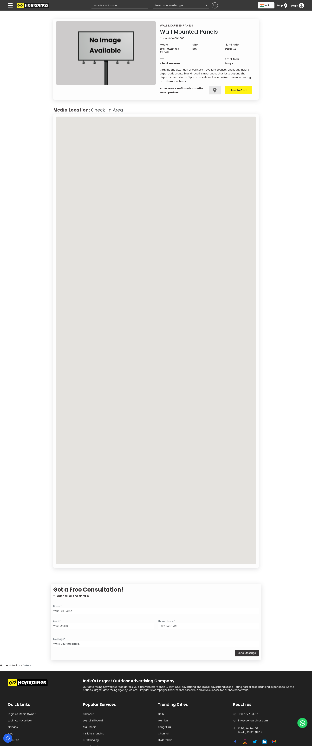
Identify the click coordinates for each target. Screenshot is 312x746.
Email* (57, 621)
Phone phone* (166, 621)
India (267, 5)
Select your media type (169, 5)
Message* (59, 639)
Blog (10, 733)
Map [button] (280, 5)
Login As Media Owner (22, 714)
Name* (57, 606)
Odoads (13, 727)
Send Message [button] (247, 653)
